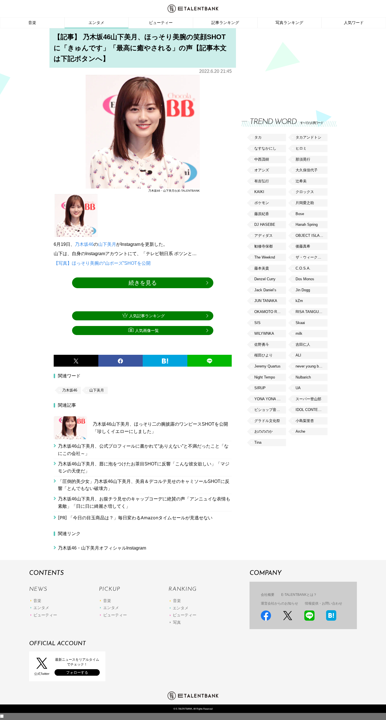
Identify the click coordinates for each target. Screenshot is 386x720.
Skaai (300, 323)
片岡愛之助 (305, 203)
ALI (298, 355)
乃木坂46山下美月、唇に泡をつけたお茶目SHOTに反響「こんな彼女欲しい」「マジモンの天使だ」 (143, 467)
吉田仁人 (303, 344)
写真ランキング (289, 22)
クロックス (305, 192)
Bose (300, 214)
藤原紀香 (261, 214)
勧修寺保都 (263, 246)
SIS (257, 323)
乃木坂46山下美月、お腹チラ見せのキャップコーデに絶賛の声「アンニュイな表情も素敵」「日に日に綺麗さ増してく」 (144, 502)
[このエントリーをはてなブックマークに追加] (165, 361)
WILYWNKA (264, 333)
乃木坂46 (84, 244)
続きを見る (143, 283)
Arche (300, 431)
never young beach (311, 366)
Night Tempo (264, 377)
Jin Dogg (303, 290)
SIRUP (260, 388)
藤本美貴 (261, 268)
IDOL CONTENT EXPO (311, 410)
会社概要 (267, 595)
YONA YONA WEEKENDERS (270, 399)
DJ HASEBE (264, 224)
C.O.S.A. (303, 268)
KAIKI (259, 192)
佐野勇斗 (261, 344)
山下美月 (107, 244)
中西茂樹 (261, 159)
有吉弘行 (261, 181)
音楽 (32, 22)
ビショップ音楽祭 (269, 410)
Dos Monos (305, 279)
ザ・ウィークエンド (311, 257)
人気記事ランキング (147, 316)
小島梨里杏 (305, 421)
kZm (299, 301)
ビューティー (161, 22)
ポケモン (261, 203)
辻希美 (301, 181)
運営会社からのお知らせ (279, 603)
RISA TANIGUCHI (310, 312)
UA (298, 388)
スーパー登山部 (308, 399)
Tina (257, 442)
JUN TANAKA (265, 301)
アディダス (263, 235)
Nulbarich (303, 377)
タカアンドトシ (308, 137)
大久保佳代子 (307, 170)
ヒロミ (301, 148)
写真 (177, 622)
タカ (258, 137)
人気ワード (354, 22)
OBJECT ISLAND (310, 235)
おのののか (263, 431)
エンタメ (96, 22)
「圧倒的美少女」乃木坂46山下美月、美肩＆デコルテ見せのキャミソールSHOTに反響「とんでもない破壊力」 (143, 485)
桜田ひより (263, 355)
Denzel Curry (265, 279)
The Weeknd (264, 257)
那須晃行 (303, 159)
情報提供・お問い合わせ (323, 603)
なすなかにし (265, 148)
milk (299, 333)
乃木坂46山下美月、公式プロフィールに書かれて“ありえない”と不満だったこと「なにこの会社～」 (143, 450)
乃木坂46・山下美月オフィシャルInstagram (102, 548)
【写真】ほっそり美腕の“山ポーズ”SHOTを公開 (102, 263)
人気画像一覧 (147, 330)
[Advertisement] (284, 67)
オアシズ (261, 170)
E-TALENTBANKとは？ (299, 595)
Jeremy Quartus (267, 366)
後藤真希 (303, 246)
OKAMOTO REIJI (269, 312)
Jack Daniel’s (265, 290)
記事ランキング (225, 22)
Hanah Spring (307, 224)
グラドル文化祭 (267, 421)
